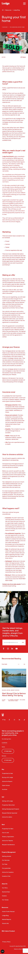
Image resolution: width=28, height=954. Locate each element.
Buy (3, 769)
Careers (4, 895)
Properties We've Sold (8, 805)
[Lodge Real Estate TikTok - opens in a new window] (24, 720)
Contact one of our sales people (11, 584)
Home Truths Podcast (8, 911)
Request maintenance (8, 844)
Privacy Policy (6, 941)
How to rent (5, 832)
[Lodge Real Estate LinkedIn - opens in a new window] (19, 720)
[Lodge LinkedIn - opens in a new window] (12, 648)
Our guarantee (6, 868)
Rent (3, 824)
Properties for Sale (7, 773)
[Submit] (23, 642)
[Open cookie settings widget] (2, 951)
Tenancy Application (8, 836)
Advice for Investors (8, 872)
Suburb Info (5, 923)
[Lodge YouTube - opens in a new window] (16, 648)
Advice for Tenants (7, 840)
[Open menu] (24, 3)
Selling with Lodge (7, 801)
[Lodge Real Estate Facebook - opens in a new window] (9, 720)
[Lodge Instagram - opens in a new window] (8, 648)
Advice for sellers (7, 817)
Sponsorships (6, 891)
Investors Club (6, 876)
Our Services (5, 860)
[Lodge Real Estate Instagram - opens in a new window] (14, 720)
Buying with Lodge (7, 777)
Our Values (5, 899)
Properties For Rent (7, 828)
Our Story (5, 887)
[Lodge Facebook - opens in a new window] (4, 648)
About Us (4, 883)
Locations (4, 742)
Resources (5, 907)
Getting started (6, 856)
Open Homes (6, 785)
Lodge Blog (5, 915)
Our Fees (4, 864)
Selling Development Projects (10, 809)
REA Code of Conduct (8, 931)
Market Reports (6, 919)
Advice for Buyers (7, 781)
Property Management (9, 852)
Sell (3, 797)
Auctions (4, 789)
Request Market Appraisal (9, 813)
